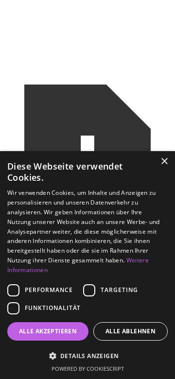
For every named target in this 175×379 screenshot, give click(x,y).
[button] (87, 356)
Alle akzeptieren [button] (48, 331)
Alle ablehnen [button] (130, 331)
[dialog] (87, 265)
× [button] (164, 161)
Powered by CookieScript (88, 368)
